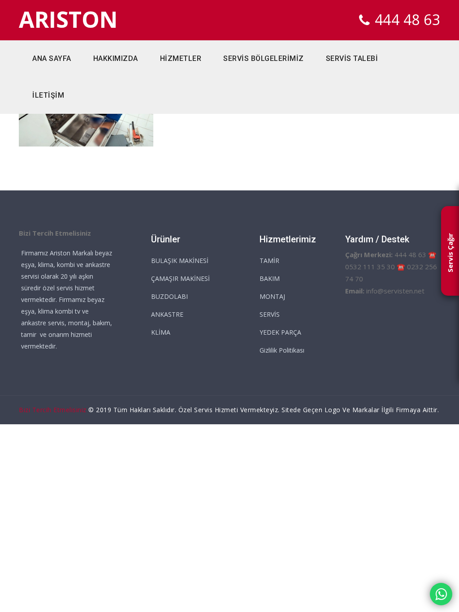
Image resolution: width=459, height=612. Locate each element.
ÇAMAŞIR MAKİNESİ (180, 278)
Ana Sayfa (51, 58)
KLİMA (160, 332)
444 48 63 (408, 19)
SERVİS (270, 314)
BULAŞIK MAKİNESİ (179, 260)
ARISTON (68, 19)
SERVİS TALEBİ (352, 58)
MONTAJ (272, 296)
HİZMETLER (181, 58)
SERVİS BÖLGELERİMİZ (263, 58)
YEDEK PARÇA (280, 332)
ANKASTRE (167, 314)
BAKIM (270, 278)
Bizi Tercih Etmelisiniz (53, 409)
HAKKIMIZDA (115, 58)
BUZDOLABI (169, 296)
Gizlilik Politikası (282, 350)
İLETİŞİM (48, 95)
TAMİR (269, 260)
